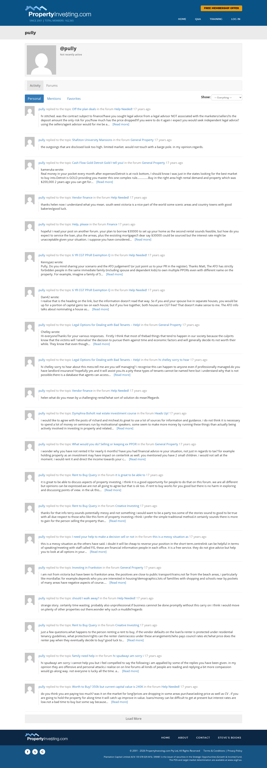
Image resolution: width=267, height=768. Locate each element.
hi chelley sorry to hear (174, 360)
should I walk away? (85, 598)
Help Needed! (123, 109)
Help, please (80, 224)
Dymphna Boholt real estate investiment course (104, 413)
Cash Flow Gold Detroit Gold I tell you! (98, 163)
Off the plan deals (84, 109)
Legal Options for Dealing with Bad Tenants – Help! (106, 325)
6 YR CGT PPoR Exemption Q (91, 255)
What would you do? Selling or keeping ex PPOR (104, 444)
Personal (34, 98)
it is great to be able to (130, 475)
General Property (142, 140)
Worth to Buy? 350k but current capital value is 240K (107, 687)
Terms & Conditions (214, 750)
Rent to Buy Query (84, 475)
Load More (134, 718)
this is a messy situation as (170, 537)
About (183, 738)
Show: (206, 97)
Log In (235, 19)
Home (182, 19)
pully (42, 109)
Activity (35, 85)
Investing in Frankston (87, 567)
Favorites (74, 98)
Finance (112, 224)
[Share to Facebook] (27, 752)
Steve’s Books (229, 738)
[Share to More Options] (42, 752)
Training (216, 19)
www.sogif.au (235, 759)
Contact (203, 738)
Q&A (198, 19)
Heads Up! (161, 413)
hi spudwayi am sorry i (128, 656)
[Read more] (121, 124)
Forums (52, 85)
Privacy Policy (235, 750)
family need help (83, 656)
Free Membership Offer (221, 8)
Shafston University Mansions (92, 140)
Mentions (54, 98)
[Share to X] (35, 752)
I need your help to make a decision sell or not (103, 537)
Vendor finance (82, 197)
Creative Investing (127, 506)
